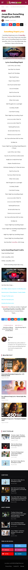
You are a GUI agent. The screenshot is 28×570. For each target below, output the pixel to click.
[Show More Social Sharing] (25, 24)
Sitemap (22, 566)
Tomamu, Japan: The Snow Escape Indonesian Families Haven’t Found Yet (18, 436)
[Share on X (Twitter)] (7, 24)
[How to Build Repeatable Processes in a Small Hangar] (5, 525)
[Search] (26, 2)
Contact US (16, 566)
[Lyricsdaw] (14, 2)
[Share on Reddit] (18, 24)
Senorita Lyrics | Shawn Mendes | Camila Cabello (13, 292)
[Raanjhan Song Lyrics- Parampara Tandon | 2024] (14, 410)
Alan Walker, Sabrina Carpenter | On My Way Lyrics (13, 288)
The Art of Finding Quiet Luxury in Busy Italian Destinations (17, 453)
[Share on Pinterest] (10, 24)
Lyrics (3, 10)
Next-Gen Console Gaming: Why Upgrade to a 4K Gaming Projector (18, 489)
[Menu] (2, 2)
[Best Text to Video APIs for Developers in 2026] (6, 463)
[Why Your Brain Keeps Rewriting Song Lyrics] (6, 446)
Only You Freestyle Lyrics (7, 299)
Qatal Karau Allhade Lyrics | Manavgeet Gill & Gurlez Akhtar (7, 329)
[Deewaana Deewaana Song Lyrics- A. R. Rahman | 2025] (14, 365)
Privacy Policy (9, 566)
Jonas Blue (14, 242)
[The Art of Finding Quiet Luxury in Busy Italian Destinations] (6, 454)
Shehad (7, 20)
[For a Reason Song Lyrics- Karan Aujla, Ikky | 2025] (14, 387)
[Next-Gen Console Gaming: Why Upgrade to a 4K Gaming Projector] (5, 490)
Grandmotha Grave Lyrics (7, 303)
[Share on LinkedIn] (14, 24)
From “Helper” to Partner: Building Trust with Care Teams (17, 532)
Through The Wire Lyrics (7, 296)
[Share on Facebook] (3, 24)
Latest (9, 37)
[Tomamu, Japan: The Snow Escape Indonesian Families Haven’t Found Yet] (6, 437)
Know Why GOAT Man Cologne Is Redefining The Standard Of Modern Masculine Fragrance (19, 498)
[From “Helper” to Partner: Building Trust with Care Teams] (5, 533)
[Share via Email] (21, 24)
